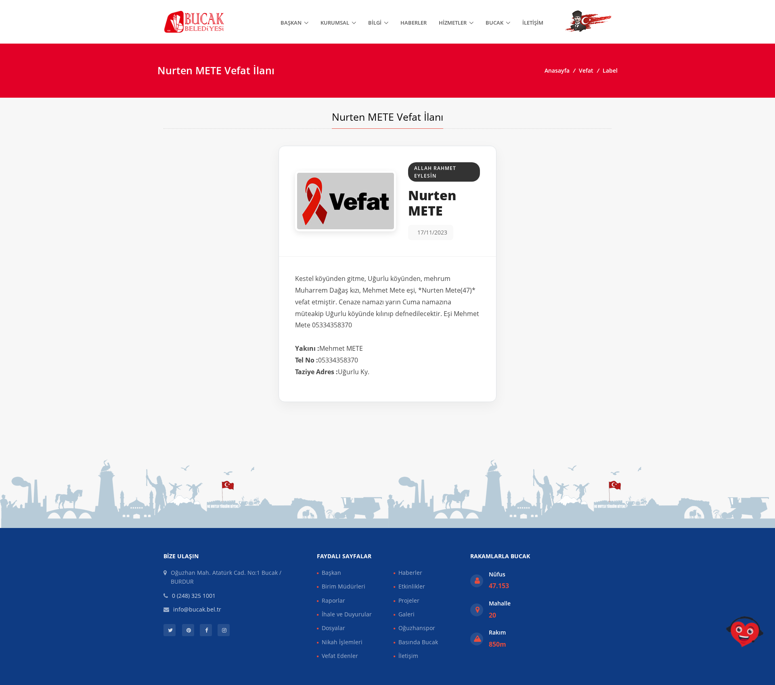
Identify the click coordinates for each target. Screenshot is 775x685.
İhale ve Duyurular (347, 614)
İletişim (532, 22)
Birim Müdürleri (343, 586)
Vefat (586, 70)
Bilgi (374, 22)
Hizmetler (453, 22)
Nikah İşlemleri (342, 642)
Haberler (413, 22)
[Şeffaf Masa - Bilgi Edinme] (745, 632)
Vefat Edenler (340, 656)
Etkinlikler (411, 586)
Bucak (494, 22)
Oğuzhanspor (416, 628)
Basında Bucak (418, 642)
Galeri (406, 614)
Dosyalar (333, 628)
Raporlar (333, 600)
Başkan (291, 22)
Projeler (408, 600)
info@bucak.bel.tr (197, 609)
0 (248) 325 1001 (194, 595)
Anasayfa (557, 70)
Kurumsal (334, 22)
